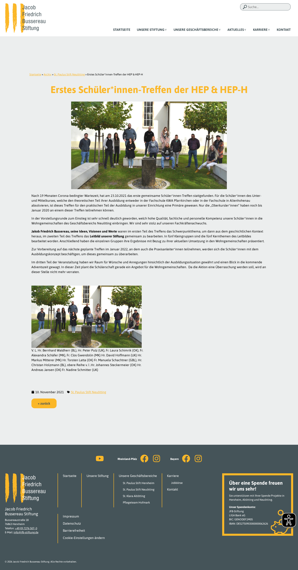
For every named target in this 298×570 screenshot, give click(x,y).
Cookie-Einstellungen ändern (84, 537)
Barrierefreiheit (74, 530)
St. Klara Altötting (134, 496)
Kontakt (284, 29)
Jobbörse (177, 482)
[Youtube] (100, 458)
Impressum (71, 516)
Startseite (121, 29)
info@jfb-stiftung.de (26, 532)
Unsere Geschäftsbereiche (196, 29)
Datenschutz (72, 523)
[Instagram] (156, 458)
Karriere (260, 29)
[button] (44, 403)
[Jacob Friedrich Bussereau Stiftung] (25, 18)
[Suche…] (245, 7)
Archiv (47, 74)
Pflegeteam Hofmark (136, 502)
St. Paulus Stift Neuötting (69, 74)
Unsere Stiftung (150, 29)
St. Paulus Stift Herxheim (138, 483)
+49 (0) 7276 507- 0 (26, 528)
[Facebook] (144, 458)
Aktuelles (235, 29)
